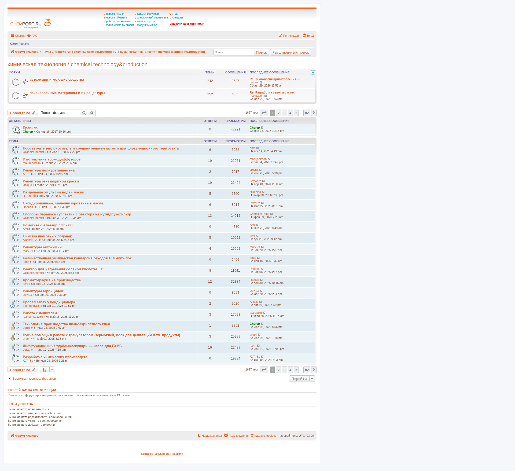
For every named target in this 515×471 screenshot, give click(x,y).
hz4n (253, 345)
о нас (175, 13)
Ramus (254, 279)
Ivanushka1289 (33, 316)
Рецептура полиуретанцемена (49, 170)
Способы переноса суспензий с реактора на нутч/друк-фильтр (77, 214)
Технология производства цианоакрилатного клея (66, 324)
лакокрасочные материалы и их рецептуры (67, 93)
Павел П (28, 206)
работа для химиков (118, 21)
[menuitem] (32, 35)
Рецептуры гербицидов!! (44, 291)
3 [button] (284, 112)
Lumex (254, 82)
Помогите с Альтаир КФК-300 (47, 225)
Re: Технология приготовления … (275, 79)
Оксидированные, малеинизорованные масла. (63, 203)
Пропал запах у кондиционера (49, 302)
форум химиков (147, 25)
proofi (26, 338)
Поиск (261, 52)
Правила (30, 128)
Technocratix (31, 305)
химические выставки (120, 25)
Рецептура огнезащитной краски (51, 181)
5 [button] (296, 112)
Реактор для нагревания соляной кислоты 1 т (62, 269)
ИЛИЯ (254, 169)
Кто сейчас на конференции (32, 390)
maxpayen (256, 95)
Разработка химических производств (55, 357)
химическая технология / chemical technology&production (78, 64)
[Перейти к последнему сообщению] (262, 127)
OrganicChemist (33, 152)
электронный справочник (152, 17)
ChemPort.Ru (19, 43)
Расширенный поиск (291, 52)
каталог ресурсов (148, 13)
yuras (26, 349)
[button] (264, 113)
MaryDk (28, 250)
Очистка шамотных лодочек (47, 236)
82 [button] (307, 112)
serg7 (26, 327)
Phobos (255, 268)
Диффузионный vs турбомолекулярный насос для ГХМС (72, 346)
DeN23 (27, 294)
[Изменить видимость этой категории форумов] (313, 72)
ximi (252, 235)
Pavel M (255, 202)
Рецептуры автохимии (42, 247)
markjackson (258, 158)
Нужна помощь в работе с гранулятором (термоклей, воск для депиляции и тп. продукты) (101, 335)
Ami (25, 228)
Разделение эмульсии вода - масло (53, 192)
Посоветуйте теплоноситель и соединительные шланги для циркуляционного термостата (101, 148)
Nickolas (255, 191)
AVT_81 (28, 360)
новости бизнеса (116, 17)
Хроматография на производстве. (52, 280)
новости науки (115, 13)
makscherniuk (32, 163)
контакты (177, 17)
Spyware (255, 180)
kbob (26, 261)
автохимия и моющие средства (57, 79)
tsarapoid (256, 312)
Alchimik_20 (30, 239)
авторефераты (146, 21)
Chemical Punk (259, 213)
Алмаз (254, 301)
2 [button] (278, 112)
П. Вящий (29, 195)
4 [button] (290, 112)
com (252, 147)
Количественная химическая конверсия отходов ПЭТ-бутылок (77, 258)
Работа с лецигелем (40, 313)
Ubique (27, 184)
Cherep (28, 131)
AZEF (26, 173)
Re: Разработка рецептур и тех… (273, 92)
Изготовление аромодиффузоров (52, 159)
